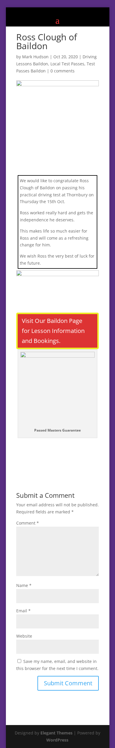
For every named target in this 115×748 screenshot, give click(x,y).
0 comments (62, 71)
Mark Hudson (35, 56)
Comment (27, 523)
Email (23, 610)
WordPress (57, 740)
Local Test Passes (67, 64)
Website (24, 636)
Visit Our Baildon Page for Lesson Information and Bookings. (53, 331)
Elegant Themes (56, 733)
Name (24, 585)
